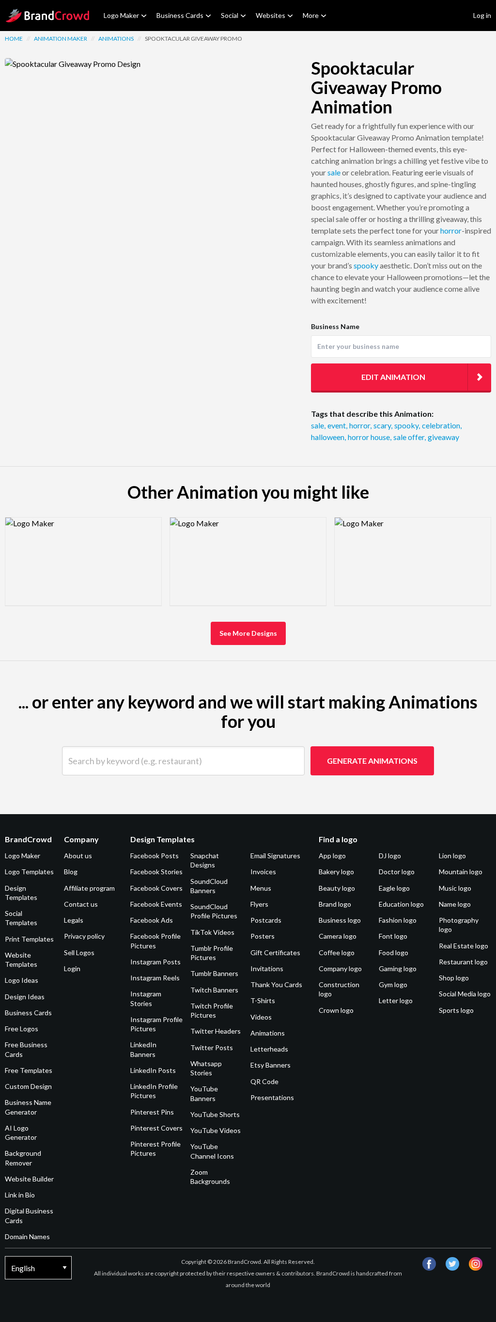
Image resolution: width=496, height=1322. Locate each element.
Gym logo (393, 984)
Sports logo (456, 1010)
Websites (270, 15)
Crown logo (336, 1010)
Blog (71, 871)
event (337, 425)
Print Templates (29, 939)
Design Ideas (25, 996)
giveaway (443, 436)
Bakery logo (336, 871)
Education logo (401, 904)
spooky (366, 265)
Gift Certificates (275, 952)
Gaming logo (398, 968)
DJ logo (390, 855)
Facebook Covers (156, 888)
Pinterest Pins (152, 1112)
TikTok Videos (212, 932)
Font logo (393, 936)
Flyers (259, 904)
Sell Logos (79, 952)
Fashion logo (398, 920)
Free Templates (28, 1070)
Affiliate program (89, 888)
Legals (73, 920)
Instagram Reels (155, 978)
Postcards (265, 920)
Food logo (393, 952)
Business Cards (179, 15)
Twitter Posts (211, 1047)
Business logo (340, 920)
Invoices (263, 871)
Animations (116, 38)
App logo (332, 855)
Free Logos (21, 1028)
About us (78, 855)
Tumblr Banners (214, 973)
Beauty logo (337, 888)
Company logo (340, 968)
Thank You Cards (276, 984)
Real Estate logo (463, 946)
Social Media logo (465, 994)
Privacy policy (84, 936)
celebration (442, 425)
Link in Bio (20, 1195)
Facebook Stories (156, 871)
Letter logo (396, 1000)
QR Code (264, 1081)
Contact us (81, 904)
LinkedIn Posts (153, 1070)
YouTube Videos (215, 1130)
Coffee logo (337, 952)
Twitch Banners (214, 990)
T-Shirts (262, 1000)
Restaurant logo (463, 962)
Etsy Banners (270, 1065)
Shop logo (454, 978)
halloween (328, 436)
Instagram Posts (155, 962)
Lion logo (452, 855)
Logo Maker (121, 15)
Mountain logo (460, 871)
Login (72, 968)
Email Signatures (275, 855)
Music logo (455, 888)
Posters (262, 936)
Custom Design (28, 1086)
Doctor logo (397, 871)
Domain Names (27, 1236)
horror (451, 230)
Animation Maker (60, 38)
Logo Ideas (21, 980)
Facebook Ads (151, 920)
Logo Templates (29, 871)
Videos (261, 1017)
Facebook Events (156, 904)
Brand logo (335, 904)
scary (382, 425)
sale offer (409, 436)
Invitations (266, 968)
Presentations (272, 1097)
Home (14, 38)
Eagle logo (394, 888)
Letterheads (269, 1049)
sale (334, 172)
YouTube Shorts (215, 1114)
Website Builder (29, 1179)
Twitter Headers (215, 1031)
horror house (369, 436)
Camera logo (337, 936)
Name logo (455, 904)
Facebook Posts (154, 855)
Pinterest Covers (156, 1128)
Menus (260, 888)
